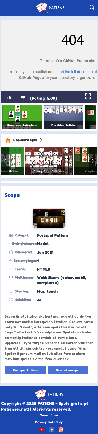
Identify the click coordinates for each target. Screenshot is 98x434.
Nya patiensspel (68, 370)
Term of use (49, 415)
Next (93, 161)
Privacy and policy (49, 422)
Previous (5, 161)
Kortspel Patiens (25, 370)
